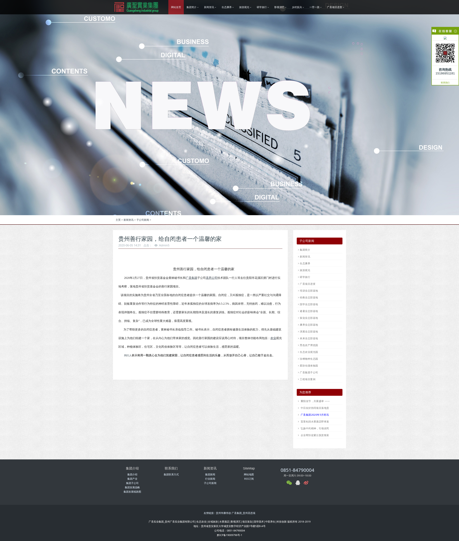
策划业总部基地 (309, 318)
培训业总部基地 (309, 290)
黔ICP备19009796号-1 (229, 535)
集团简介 (305, 249)
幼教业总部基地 (309, 297)
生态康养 (305, 263)
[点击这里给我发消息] (445, 37)
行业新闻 (210, 478)
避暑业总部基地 (309, 311)
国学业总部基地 (309, 304)
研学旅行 (305, 277)
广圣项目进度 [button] (335, 7)
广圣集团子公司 (309, 372)
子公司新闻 (142, 219)
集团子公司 (132, 483)
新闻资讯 (129, 219)
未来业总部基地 (309, 338)
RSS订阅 (249, 478)
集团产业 (132, 478)
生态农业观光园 (309, 352)
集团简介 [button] (191, 7)
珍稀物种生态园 (309, 358)
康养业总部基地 (309, 324)
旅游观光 (305, 270)
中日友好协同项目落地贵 (314, 408)
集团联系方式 (171, 474)
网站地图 (249, 474)
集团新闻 (210, 474)
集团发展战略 (132, 487)
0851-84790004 (297, 470)
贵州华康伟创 (223, 513)
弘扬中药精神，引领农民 (314, 428)
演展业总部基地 (309, 331)
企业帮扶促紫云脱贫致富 (314, 435)
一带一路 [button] (314, 7)
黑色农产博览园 (309, 345)
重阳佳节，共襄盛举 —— (315, 401)
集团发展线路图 (132, 491)
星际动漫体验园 (309, 365)
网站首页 (176, 7)
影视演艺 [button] (279, 7)
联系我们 (445, 82)
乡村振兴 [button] (297, 7)
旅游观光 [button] (244, 7)
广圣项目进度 (307, 283)
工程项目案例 (307, 379)
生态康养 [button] (227, 7)
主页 (118, 219)
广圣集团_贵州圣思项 (243, 513)
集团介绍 (132, 474)
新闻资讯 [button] (209, 7)
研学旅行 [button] (262, 7)
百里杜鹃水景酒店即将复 (314, 421)
